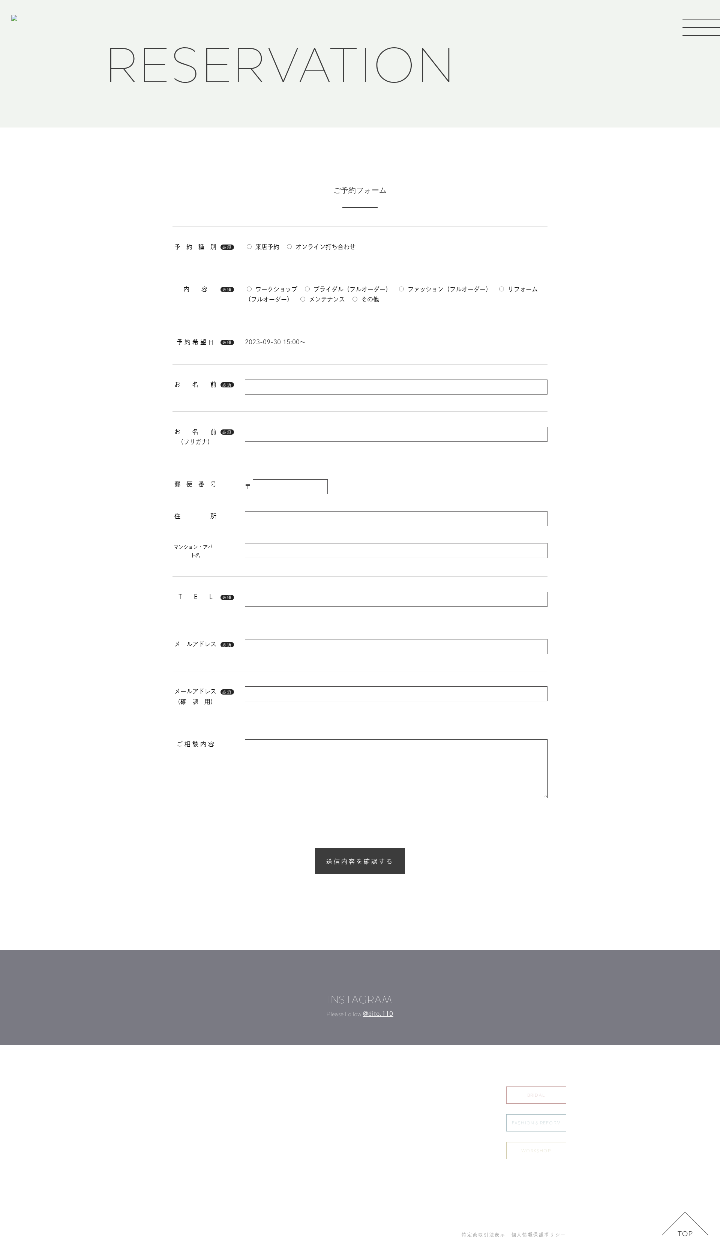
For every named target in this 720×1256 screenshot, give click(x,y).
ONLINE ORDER (420, 1156)
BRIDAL (536, 1095)
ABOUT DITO (416, 1106)
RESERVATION (471, 1090)
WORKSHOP (536, 1150)
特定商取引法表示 (484, 1234)
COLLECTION (418, 1123)
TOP (406, 1090)
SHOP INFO (468, 1123)
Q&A (459, 1106)
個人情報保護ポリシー (539, 1234)
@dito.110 (378, 1014)
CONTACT (466, 1139)
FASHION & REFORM (536, 1122)
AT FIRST (412, 1139)
